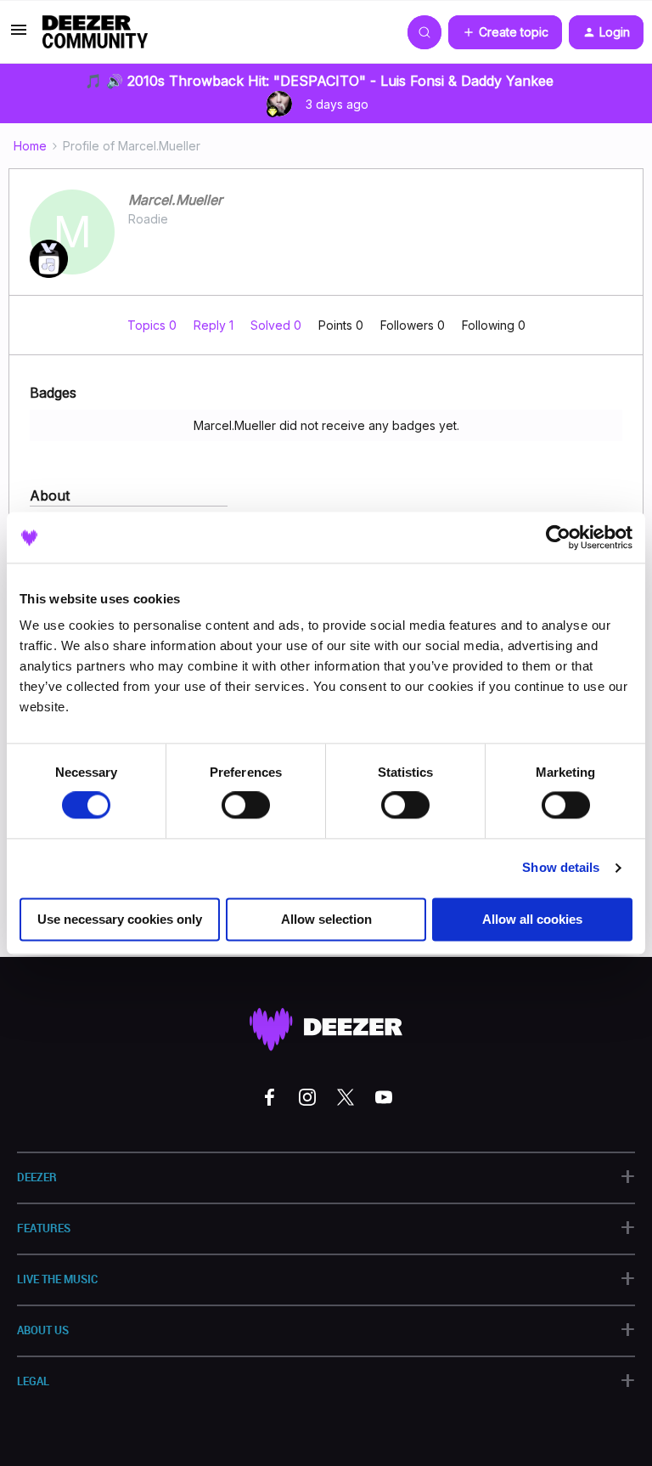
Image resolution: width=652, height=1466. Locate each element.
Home (30, 146)
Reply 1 (215, 325)
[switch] (246, 805)
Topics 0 (153, 325)
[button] (18, 35)
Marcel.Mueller (175, 199)
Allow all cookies (532, 919)
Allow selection (326, 919)
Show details (560, 868)
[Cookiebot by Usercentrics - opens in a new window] (558, 537)
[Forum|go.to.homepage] (95, 32)
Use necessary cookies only (119, 919)
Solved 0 (277, 325)
